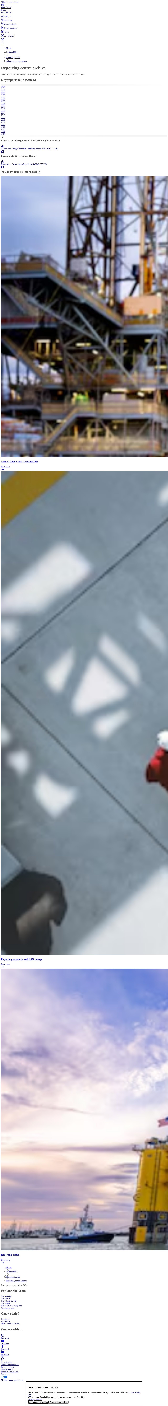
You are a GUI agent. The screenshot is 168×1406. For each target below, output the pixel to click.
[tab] (84, 87)
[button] (84, 13)
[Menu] (84, 43)
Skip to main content (9, 2)
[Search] (84, 40)
